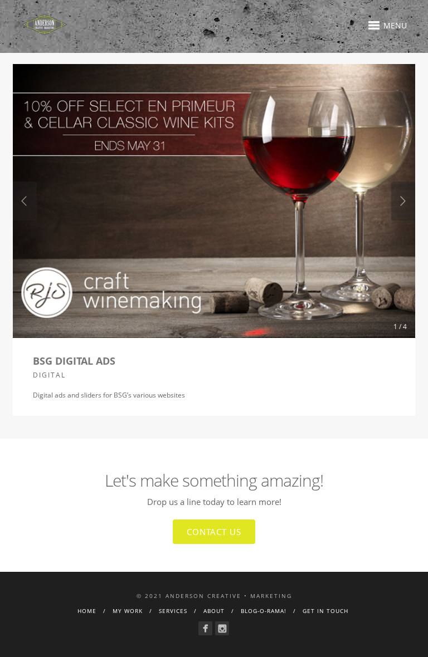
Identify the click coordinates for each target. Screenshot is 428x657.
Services (173, 611)
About (214, 611)
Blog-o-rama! (263, 611)
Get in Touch (325, 611)
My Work (128, 611)
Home (86, 611)
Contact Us (214, 531)
